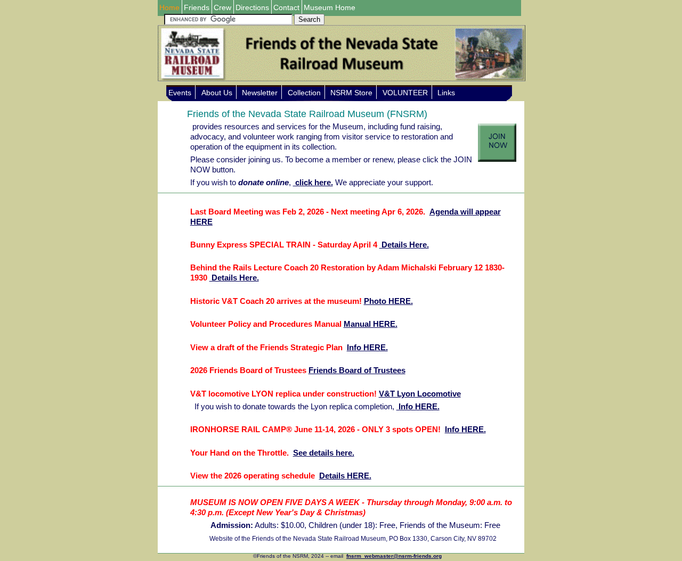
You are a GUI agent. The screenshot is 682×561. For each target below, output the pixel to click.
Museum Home (329, 7)
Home (169, 7)
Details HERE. (345, 475)
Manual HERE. (370, 323)
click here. (313, 182)
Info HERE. (367, 347)
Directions (252, 7)
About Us (216, 92)
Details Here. (404, 244)
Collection (304, 92)
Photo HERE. (388, 301)
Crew (222, 7)
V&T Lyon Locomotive (420, 393)
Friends (196, 7)
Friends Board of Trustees (356, 370)
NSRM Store (351, 92)
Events (179, 92)
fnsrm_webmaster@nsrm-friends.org (394, 556)
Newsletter (260, 92)
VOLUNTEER (405, 92)
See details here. (323, 452)
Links (446, 92)
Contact (286, 7)
